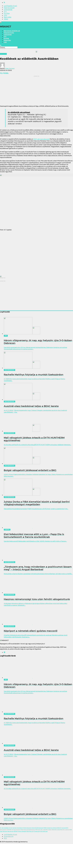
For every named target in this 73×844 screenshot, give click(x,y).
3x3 (12, 829)
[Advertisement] (36, 90)
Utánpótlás (8, 9)
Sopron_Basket (3, 829)
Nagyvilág (7, 17)
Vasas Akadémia (17, 829)
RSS (5, 838)
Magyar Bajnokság (27, 827)
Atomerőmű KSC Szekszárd (37, 827)
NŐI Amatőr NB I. (39, 829)
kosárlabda (6, 827)
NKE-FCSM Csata (44, 831)
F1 (9, 827)
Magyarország (9, 8)
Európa (7, 13)
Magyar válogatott (22, 831)
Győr (11, 827)
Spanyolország (10, 831)
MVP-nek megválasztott (41, 139)
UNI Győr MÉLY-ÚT (57, 827)
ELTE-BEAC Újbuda (47, 829)
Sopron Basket (20, 827)
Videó (6, 19)
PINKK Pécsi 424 (30, 831)
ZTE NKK (16, 831)
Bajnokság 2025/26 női (12, 31)
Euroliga (14, 827)
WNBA (45, 827)
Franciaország (37, 831)
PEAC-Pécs (62, 829)
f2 (1, 73)
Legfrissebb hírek (10, 6)
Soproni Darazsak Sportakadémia (28, 829)
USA (5, 15)
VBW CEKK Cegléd (56, 829)
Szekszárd (5, 831)
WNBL (6, 73)
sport (2, 827)
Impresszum (8, 836)
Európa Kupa (49, 827)
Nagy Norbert (10, 68)
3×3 (5, 11)
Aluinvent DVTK (64, 827)
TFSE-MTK (9, 829)
